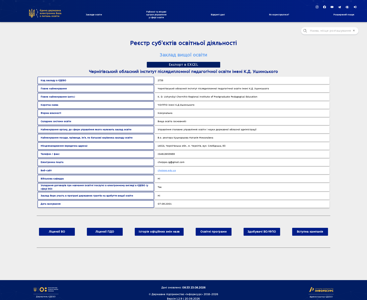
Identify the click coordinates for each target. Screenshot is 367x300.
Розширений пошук (343, 15)
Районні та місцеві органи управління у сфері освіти (156, 15)
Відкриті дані (218, 15)
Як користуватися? (279, 15)
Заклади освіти (94, 15)
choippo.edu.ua (167, 170)
